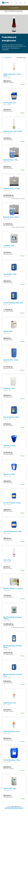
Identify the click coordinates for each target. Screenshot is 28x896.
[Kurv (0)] (21, 3)
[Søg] (12, 3)
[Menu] (24, 3)
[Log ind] (16, 3)
